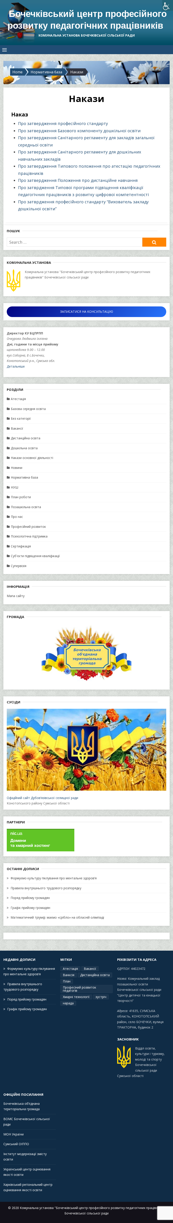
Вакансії (17, 428)
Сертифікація (21, 546)
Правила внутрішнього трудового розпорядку (46, 888)
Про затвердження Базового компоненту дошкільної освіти (79, 130)
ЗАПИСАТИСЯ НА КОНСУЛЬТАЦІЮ (86, 311)
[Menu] (4, 49)
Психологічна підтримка (29, 536)
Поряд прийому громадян (30, 898)
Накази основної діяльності (32, 458)
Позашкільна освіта (26, 507)
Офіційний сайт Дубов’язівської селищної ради (42, 798)
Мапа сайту (16, 596)
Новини (16, 468)
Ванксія (68, 975)
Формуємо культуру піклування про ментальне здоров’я (54, 878)
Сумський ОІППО (16, 1144)
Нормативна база (24, 477)
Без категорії (21, 418)
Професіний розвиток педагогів (79, 989)
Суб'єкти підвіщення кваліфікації (35, 556)
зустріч (101, 997)
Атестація (18, 399)
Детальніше (16, 366)
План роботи (21, 497)
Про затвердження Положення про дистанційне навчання (78, 180)
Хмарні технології (76, 997)
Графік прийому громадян (30, 908)
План (67, 981)
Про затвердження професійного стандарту (63, 123)
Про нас (17, 516)
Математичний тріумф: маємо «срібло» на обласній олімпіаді (57, 917)
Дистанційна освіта (25, 438)
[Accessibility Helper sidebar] (167, 5)
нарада (68, 1003)
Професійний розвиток (28, 526)
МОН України (13, 1134)
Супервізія (18, 566)
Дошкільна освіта (24, 448)
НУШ (14, 487)
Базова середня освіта (28, 409)
